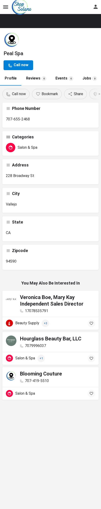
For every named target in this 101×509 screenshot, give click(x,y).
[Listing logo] (12, 40)
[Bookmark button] (91, 323)
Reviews (35, 78)
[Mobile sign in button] (96, 7)
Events (63, 78)
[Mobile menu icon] (5, 7)
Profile (11, 78)
